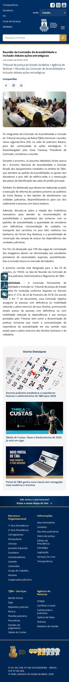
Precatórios (14, 620)
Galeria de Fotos (46, 617)
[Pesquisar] (63, 37)
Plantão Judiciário (17, 615)
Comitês (12, 561)
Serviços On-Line (46, 556)
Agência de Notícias (43, 593)
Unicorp (12, 543)
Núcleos (12, 575)
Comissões (14, 566)
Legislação (42, 552)
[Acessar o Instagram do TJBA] (58, 5)
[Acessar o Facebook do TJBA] (52, 5)
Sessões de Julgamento (14, 626)
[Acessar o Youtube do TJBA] (64, 5)
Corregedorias (15, 534)
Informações (44, 515)
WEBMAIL (8, 26)
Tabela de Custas (17, 632)
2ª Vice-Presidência (18, 530)
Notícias (41, 621)
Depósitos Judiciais (18, 606)
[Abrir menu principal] (62, 27)
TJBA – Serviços (17, 591)
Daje (10, 602)
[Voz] (4, 285)
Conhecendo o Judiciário (45, 611)
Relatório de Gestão (47, 626)
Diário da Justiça (46, 536)
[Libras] (4, 277)
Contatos (42, 527)
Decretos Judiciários (48, 531)
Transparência (10, 5)
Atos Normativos (46, 522)
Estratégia (42, 547)
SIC (4, 15)
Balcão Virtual (15, 597)
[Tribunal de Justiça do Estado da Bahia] (48, 25)
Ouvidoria (8, 10)
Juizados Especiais (18, 548)
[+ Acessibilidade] (4, 294)
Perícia (11, 611)
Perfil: (36, 13)
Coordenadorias (16, 557)
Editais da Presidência (43, 542)
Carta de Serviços (12, 21)
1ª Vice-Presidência (18, 525)
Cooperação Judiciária (20, 579)
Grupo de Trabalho (18, 570)
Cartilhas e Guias (46, 605)
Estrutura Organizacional (17, 517)
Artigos (41, 601)
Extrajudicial (15, 539)
